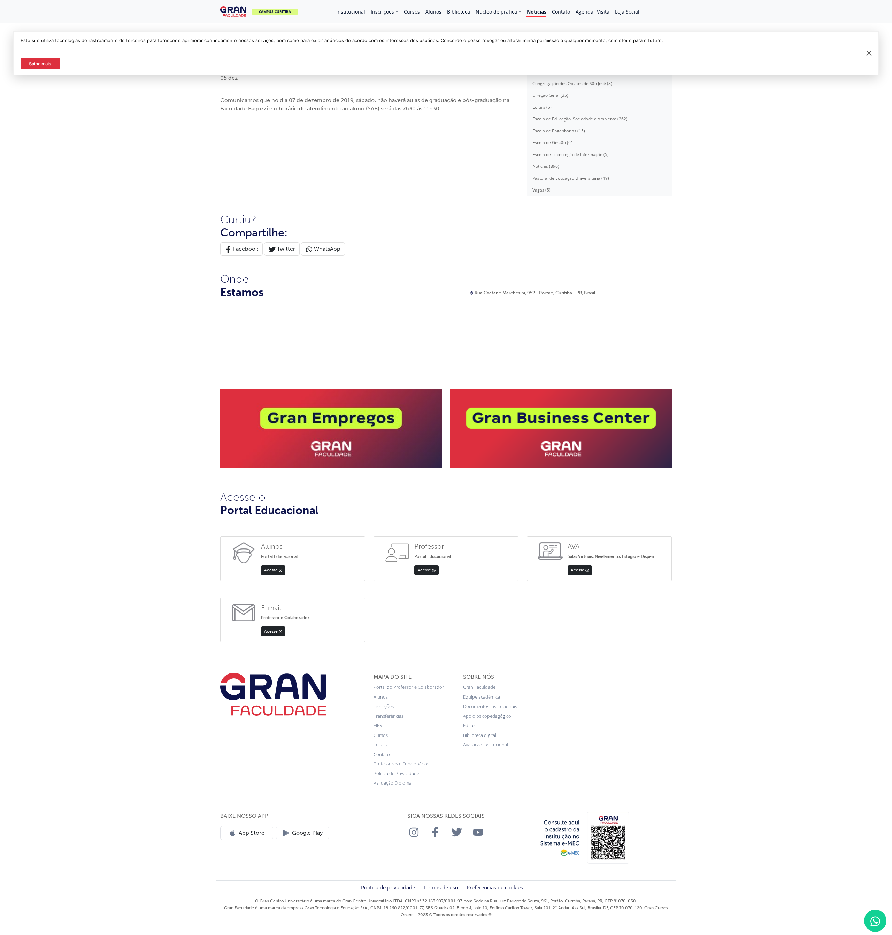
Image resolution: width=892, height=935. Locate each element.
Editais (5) (542, 107)
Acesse (271, 570)
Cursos (412, 11)
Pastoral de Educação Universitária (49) (570, 178)
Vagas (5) (541, 190)
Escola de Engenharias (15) (558, 131)
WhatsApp (326, 249)
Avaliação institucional (485, 744)
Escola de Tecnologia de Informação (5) (570, 154)
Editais (380, 744)
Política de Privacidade (396, 773)
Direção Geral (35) (550, 95)
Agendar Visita (592, 11)
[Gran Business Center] (561, 428)
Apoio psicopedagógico (487, 716)
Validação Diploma (393, 783)
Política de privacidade (388, 887)
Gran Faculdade (479, 687)
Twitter (285, 249)
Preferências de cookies (495, 887)
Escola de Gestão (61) (553, 143)
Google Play (307, 832)
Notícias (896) (545, 166)
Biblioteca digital (479, 735)
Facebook (245, 249)
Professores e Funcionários (401, 764)
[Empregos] (331, 428)
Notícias (536, 11)
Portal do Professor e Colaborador (409, 687)
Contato (561, 11)
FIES (378, 725)
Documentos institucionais (490, 706)
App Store (251, 832)
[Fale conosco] (875, 921)
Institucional (350, 11)
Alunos (433, 11)
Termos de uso (440, 887)
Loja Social (627, 11)
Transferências (388, 716)
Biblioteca (458, 11)
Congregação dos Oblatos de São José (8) (572, 83)
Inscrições (382, 11)
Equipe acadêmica (481, 697)
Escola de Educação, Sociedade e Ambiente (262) (580, 119)
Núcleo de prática (496, 11)
